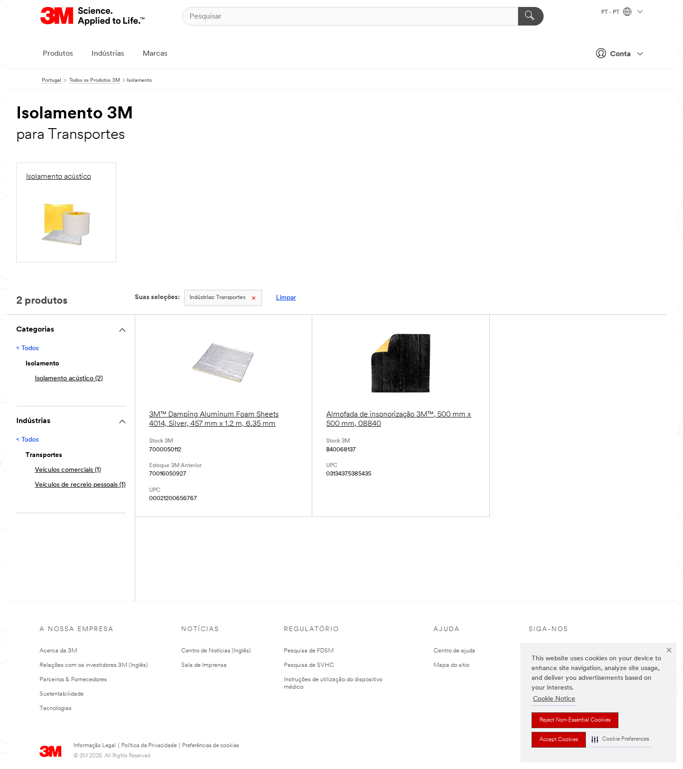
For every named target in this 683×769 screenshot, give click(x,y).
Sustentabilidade (61, 694)
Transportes (217, 297)
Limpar (286, 297)
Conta (620, 54)
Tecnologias (55, 708)
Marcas (155, 54)
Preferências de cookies (210, 746)
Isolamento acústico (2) (69, 378)
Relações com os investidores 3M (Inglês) (93, 665)
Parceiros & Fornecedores (73, 680)
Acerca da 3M (58, 651)
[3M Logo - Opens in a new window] (93, 16)
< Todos (27, 348)
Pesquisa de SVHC (309, 665)
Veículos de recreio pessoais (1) (80, 485)
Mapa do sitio (451, 665)
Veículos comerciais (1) (68, 470)
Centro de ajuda (454, 651)
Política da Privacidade (149, 746)
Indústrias (108, 54)
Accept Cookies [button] (558, 740)
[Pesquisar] (531, 16)
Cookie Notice (554, 699)
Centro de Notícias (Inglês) (216, 651)
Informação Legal (94, 746)
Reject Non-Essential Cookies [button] (575, 720)
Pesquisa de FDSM (309, 651)
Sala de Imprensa (204, 665)
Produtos (58, 54)
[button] (620, 739)
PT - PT (611, 12)
